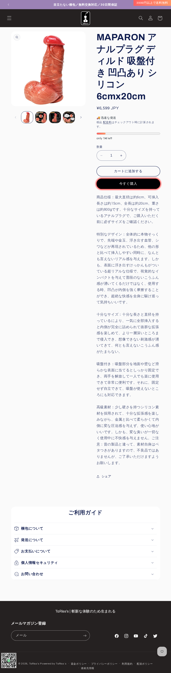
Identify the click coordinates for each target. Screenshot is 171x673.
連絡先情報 (87, 668)
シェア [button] (106, 476)
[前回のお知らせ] (8, 4)
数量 (100, 146)
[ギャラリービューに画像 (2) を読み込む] (41, 117)
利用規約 (127, 664)
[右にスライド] (81, 117)
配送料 (107, 122)
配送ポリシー (145, 664)
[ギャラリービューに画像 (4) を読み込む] (69, 117)
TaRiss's (34, 664)
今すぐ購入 (128, 183)
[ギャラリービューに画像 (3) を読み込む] (55, 117)
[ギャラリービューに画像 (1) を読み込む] (27, 117)
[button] (9, 18)
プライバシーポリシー (104, 664)
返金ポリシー (79, 664)
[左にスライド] (15, 117)
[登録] (84, 635)
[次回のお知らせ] (162, 4)
